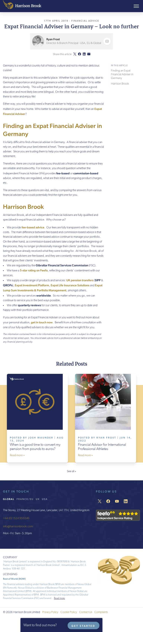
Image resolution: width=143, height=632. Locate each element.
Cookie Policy (69, 612)
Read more (59, 598)
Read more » (17, 455)
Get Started (83, 625)
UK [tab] (38, 499)
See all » (71, 471)
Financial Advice (85, 20)
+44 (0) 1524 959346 (16, 518)
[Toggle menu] (136, 6)
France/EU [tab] (25, 499)
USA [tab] (45, 499)
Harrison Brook (120, 83)
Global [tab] (8, 499)
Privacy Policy (50, 612)
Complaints (101, 612)
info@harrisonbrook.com (18, 526)
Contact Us (85, 612)
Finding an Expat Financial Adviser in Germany (122, 74)
